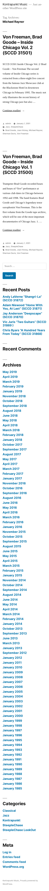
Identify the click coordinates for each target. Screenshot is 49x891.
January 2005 (13, 691)
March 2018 (11, 430)
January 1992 (12, 754)
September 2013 (15, 633)
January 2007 (13, 682)
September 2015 (15, 541)
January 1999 (12, 720)
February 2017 (13, 473)
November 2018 (14, 396)
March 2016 (11, 517)
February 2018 (13, 435)
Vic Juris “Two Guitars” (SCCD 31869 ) (24, 323)
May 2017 (10, 459)
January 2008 (13, 677)
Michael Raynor (35, 130)
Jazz (7, 127)
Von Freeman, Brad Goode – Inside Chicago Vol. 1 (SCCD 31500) (22, 164)
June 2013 (10, 638)
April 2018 (10, 425)
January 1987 (12, 779)
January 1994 (12, 745)
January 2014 (12, 624)
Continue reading (14, 110)
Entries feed (11, 857)
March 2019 (11, 381)
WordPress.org (13, 867)
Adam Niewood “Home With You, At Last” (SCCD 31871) (22, 306)
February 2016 (13, 522)
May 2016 (10, 507)
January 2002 (13, 706)
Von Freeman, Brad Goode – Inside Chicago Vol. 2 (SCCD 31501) (22, 44)
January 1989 (12, 769)
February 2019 (13, 386)
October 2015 (12, 536)
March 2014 (11, 614)
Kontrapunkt (11, 820)
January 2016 (12, 527)
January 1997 (12, 730)
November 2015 (14, 532)
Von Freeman (22, 133)
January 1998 (12, 725)
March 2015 (11, 565)
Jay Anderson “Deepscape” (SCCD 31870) (22, 315)
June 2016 (10, 502)
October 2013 (12, 628)
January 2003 (13, 701)
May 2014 (10, 604)
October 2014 (13, 585)
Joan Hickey (22, 130)
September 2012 (15, 653)
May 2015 (10, 556)
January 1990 (12, 764)
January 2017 (12, 478)
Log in (7, 852)
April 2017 (10, 464)
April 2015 (10, 561)
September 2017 (15, 449)
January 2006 (13, 687)
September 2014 (15, 590)
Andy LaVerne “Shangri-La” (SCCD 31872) (22, 298)
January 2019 (12, 391)
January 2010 (12, 667)
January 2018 (12, 440)
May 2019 (10, 372)
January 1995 (12, 740)
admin (8, 123)
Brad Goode (10, 130)
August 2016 (12, 498)
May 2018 (10, 420)
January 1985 (12, 788)
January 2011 (12, 662)
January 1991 (12, 759)
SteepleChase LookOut (19, 830)
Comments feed (14, 862)
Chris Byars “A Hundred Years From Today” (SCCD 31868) (24, 332)
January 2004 (13, 696)
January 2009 (13, 672)
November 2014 (14, 580)
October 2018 (12, 401)
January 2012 (12, 657)
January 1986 (12, 783)
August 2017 (12, 454)
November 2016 (14, 483)
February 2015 (13, 570)
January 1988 (12, 774)
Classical (9, 810)
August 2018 (12, 410)
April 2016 (10, 512)
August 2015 (12, 546)
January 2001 (12, 711)
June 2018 (10, 415)
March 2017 (11, 469)
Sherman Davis (9, 133)
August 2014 (12, 594)
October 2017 (12, 444)
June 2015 (10, 551)
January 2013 (12, 648)
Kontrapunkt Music (15, 4)
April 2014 (10, 609)
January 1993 (12, 749)
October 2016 (12, 488)
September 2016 (15, 493)
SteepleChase (17, 127)
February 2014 (13, 619)
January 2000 (13, 716)
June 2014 (10, 599)
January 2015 (12, 575)
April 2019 (10, 377)
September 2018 (15, 406)
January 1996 (12, 735)
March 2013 (11, 643)
